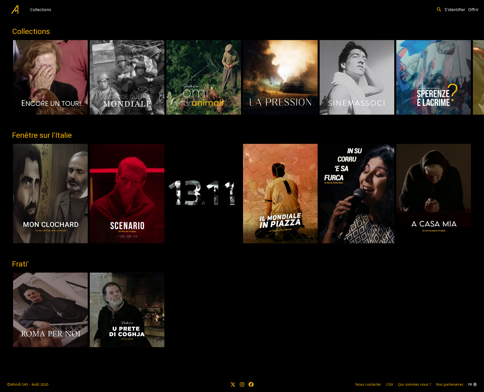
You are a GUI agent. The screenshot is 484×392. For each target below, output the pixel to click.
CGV (389, 384)
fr (470, 384)
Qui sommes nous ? (414, 384)
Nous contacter (368, 384)
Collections (40, 9)
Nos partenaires (449, 384)
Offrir (473, 9)
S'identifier (455, 9)
